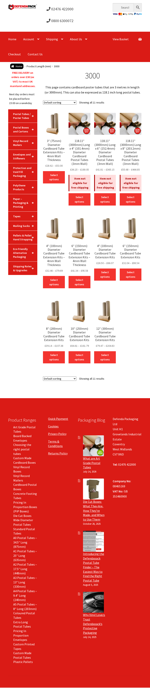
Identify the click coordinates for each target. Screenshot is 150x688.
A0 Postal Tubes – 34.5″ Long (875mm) (25, 542)
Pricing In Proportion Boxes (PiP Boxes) (25, 506)
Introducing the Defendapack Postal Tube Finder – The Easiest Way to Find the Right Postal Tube (93, 567)
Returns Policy (58, 453)
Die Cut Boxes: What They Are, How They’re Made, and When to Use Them (93, 510)
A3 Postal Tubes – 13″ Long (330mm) (25, 582)
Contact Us (35, 54)
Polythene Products (23, 187)
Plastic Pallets (23, 662)
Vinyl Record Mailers (23, 143)
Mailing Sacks (23, 225)
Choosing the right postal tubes (22, 449)
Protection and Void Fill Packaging (23, 172)
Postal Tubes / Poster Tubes (23, 116)
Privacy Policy (57, 434)
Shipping (52, 39)
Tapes (23, 216)
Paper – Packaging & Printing (23, 202)
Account (28, 39)
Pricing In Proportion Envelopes (21, 635)
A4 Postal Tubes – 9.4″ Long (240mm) (25, 595)
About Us (76, 39)
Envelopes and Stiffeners (23, 156)
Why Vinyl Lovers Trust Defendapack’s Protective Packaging (94, 624)
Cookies (53, 426)
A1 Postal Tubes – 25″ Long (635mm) (25, 555)
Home (12, 39)
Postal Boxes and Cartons (23, 129)
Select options (54, 177)
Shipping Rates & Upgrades (23, 268)
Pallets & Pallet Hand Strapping (23, 237)
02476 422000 (61, 8)
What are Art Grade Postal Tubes (91, 462)
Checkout (14, 54)
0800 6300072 (61, 20)
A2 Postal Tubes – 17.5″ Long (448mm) (25, 568)
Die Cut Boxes (22, 516)
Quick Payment (58, 419)
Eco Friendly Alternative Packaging (23, 253)
